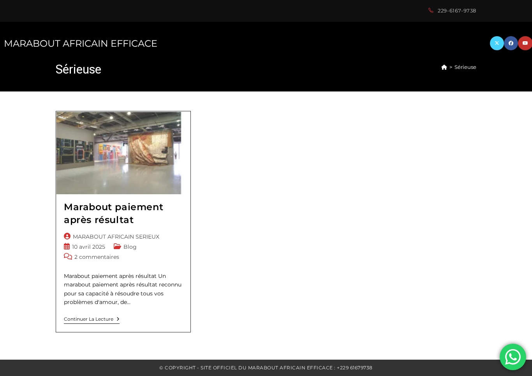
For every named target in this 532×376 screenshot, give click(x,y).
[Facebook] (511, 43)
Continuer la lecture (92, 319)
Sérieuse (465, 67)
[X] (497, 43)
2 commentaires (96, 256)
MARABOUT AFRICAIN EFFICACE (80, 43)
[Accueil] (444, 67)
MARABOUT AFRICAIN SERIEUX (116, 236)
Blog (130, 246)
